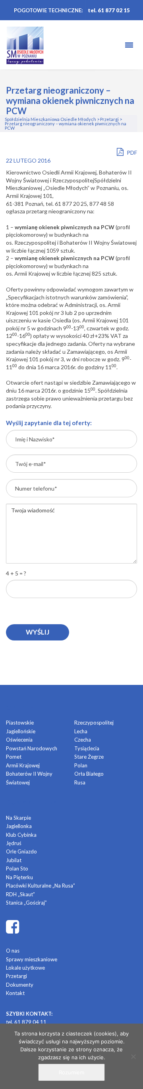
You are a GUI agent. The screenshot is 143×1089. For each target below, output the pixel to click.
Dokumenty (19, 985)
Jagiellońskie (20, 731)
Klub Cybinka (21, 835)
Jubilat (13, 860)
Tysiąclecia (86, 748)
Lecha (80, 731)
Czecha (82, 739)
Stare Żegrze (89, 756)
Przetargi (16, 976)
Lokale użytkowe (25, 967)
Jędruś (13, 843)
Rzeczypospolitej (94, 722)
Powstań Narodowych (31, 748)
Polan (80, 765)
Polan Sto (17, 868)
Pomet (13, 756)
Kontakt (15, 993)
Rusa (79, 782)
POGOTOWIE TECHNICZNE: (48, 10)
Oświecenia (19, 739)
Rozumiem (71, 1072)
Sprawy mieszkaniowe (31, 959)
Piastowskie (20, 722)
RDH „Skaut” (20, 894)
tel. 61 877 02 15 (109, 10)
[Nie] (133, 1056)
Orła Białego (89, 774)
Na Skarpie (18, 818)
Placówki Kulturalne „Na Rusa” (40, 885)
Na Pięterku (19, 877)
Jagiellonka (19, 826)
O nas (12, 950)
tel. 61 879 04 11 (26, 1022)
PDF (131, 152)
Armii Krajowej (23, 765)
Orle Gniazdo (21, 851)
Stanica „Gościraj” (26, 902)
